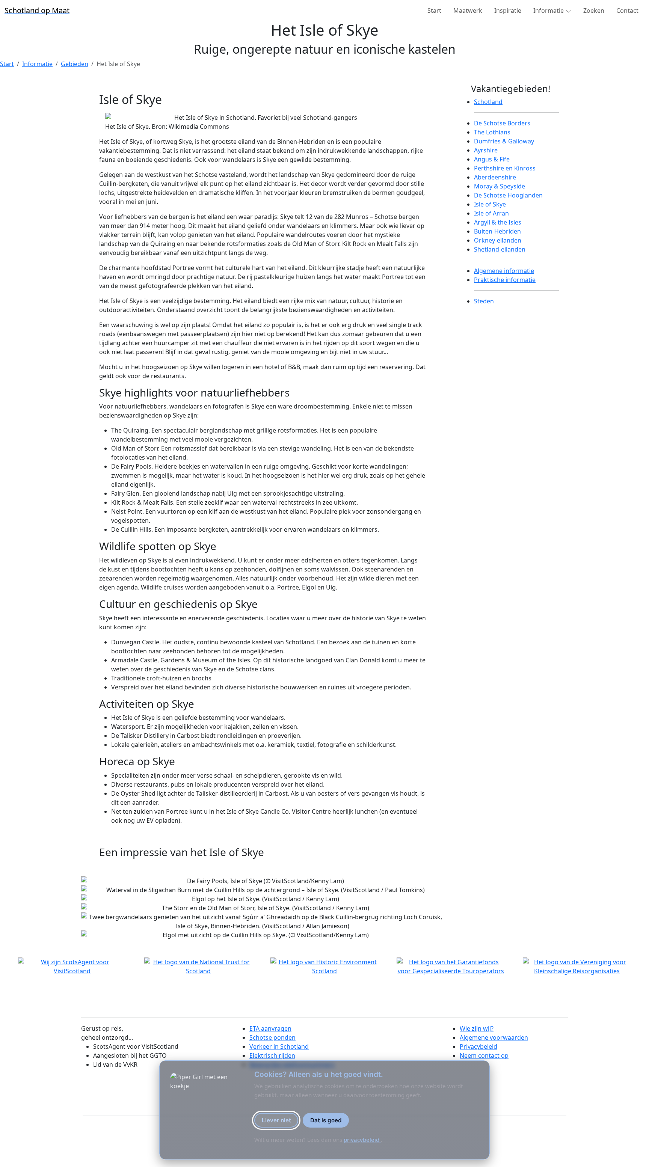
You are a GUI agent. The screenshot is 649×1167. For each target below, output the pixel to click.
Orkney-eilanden (497, 240)
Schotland (488, 102)
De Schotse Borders (502, 123)
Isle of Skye (490, 204)
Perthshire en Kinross (505, 168)
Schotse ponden (272, 1037)
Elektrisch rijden (272, 1055)
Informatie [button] (548, 10)
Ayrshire (486, 150)
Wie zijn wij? (477, 1028)
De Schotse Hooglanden (508, 195)
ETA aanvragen (270, 1028)
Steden (484, 301)
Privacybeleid (478, 1046)
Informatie (37, 64)
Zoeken (593, 10)
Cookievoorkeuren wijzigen (111, 1137)
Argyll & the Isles (497, 222)
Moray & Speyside (499, 186)
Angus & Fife (492, 159)
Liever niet (276, 1120)
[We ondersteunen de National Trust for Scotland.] (198, 966)
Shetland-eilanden (499, 249)
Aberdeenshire (495, 177)
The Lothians (492, 132)
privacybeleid (362, 1139)
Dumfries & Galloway (504, 141)
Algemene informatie (504, 271)
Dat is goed (326, 1120)
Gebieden (74, 64)
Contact (627, 10)
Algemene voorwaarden (494, 1037)
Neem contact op (484, 1055)
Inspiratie (507, 10)
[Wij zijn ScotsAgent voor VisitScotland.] (72, 966)
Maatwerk (467, 10)
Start (434, 10)
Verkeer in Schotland (279, 1046)
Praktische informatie (505, 280)
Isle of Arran (491, 213)
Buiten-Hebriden (497, 231)
